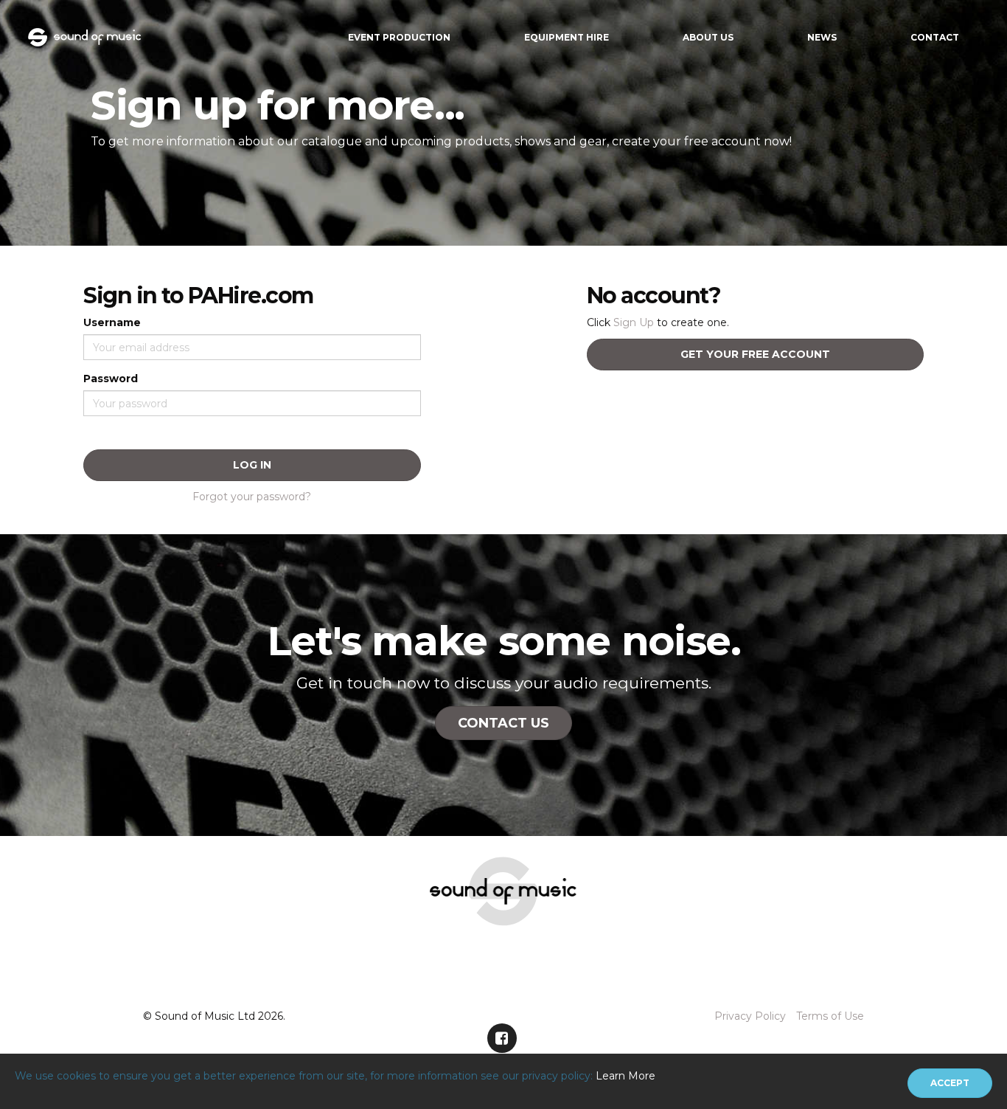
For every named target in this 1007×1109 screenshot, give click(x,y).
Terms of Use (830, 1016)
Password (110, 378)
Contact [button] (934, 37)
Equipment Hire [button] (566, 37)
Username (112, 322)
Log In (252, 464)
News (822, 37)
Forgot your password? (251, 496)
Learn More (625, 1075)
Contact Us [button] (503, 723)
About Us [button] (708, 37)
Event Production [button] (399, 37)
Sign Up (633, 322)
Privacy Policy (750, 1016)
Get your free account (755, 354)
